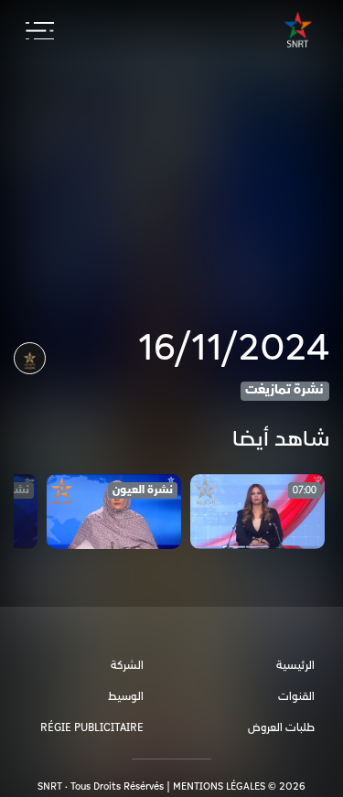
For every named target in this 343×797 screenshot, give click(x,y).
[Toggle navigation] (39, 31)
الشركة (127, 665)
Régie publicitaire (92, 728)
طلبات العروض (281, 728)
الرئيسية (295, 665)
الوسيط (126, 696)
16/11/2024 (233, 348)
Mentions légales (219, 786)
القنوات (296, 696)
